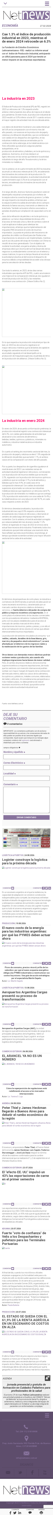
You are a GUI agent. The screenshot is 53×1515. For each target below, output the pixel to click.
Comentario (9, 784)
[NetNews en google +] (38, 1472)
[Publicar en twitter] (46, 888)
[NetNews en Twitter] (20, 1472)
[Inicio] (26, 14)
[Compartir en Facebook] (43, 888)
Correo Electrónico (13, 762)
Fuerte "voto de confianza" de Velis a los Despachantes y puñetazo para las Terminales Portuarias (24, 1238)
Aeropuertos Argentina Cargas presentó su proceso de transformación (24, 995)
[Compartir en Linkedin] (49, 888)
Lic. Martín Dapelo (15, 981)
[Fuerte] (26, 1248)
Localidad (8, 773)
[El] (26, 1183)
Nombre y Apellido (13, 752)
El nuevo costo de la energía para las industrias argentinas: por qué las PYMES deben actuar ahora (26, 933)
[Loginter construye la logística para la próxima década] (26, 867)
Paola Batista (13, 1305)
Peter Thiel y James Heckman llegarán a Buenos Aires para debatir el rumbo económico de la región (25, 1113)
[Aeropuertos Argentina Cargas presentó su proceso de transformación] (26, 1005)
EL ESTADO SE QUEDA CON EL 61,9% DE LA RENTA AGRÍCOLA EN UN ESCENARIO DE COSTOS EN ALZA (25, 1321)
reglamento (26, 740)
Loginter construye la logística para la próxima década (24, 861)
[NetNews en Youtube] (45, 1472)
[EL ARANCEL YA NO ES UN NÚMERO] (26, 1064)
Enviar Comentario (26, 817)
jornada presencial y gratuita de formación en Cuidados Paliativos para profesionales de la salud (26, 1387)
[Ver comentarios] (12, 888)
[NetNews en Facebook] (32, 1472)
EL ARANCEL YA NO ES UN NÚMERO (22, 1057)
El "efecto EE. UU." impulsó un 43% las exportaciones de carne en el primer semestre (25, 1175)
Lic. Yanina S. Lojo (15, 1096)
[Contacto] (8, 1472)
